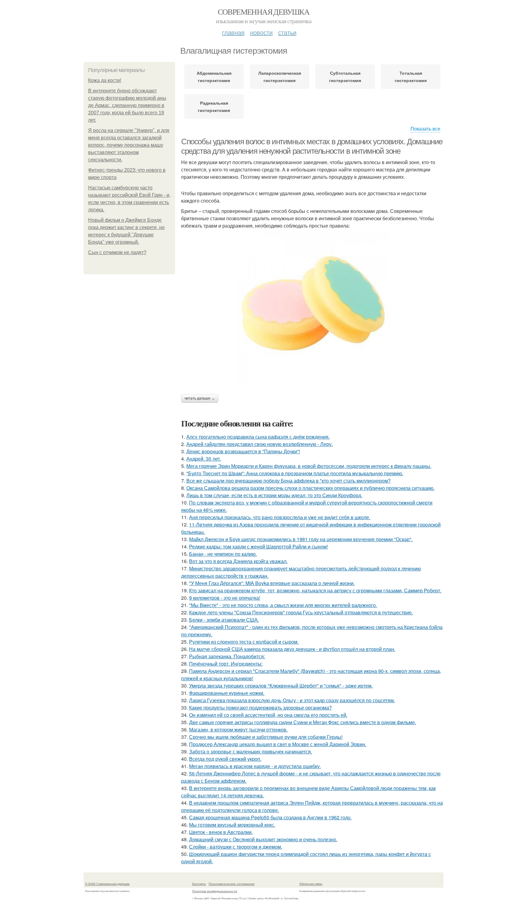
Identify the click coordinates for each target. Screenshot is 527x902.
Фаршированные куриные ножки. (226, 692)
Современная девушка (264, 11)
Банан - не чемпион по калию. (223, 553)
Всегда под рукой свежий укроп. (225, 758)
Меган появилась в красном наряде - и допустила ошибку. (255, 766)
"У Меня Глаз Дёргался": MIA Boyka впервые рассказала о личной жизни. (272, 583)
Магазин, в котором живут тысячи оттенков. (238, 729)
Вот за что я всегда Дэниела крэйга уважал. (238, 561)
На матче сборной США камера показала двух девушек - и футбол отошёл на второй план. (292, 648)
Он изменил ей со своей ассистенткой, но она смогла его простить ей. (268, 714)
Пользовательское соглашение (232, 884)
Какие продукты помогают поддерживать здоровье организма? (260, 707)
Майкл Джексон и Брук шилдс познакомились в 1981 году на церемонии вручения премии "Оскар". (301, 539)
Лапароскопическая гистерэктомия (279, 76)
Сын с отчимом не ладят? (117, 252)
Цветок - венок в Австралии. (221, 832)
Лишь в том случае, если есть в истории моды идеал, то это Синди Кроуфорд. (274, 495)
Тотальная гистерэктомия (411, 76)
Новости (261, 32)
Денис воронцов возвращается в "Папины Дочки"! (243, 451)
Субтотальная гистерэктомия (345, 76)
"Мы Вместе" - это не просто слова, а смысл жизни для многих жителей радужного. (283, 605)
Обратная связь (310, 884)
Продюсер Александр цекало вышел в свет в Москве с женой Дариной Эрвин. (277, 744)
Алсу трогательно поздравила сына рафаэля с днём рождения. (258, 436)
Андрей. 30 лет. (203, 458)
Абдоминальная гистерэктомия (214, 76)
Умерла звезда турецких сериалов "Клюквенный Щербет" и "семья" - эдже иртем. (281, 685)
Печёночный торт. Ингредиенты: (226, 663)
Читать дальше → (200, 398)
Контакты (199, 884)
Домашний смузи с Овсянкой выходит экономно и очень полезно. (263, 839)
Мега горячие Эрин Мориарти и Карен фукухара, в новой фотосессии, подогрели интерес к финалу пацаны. (308, 465)
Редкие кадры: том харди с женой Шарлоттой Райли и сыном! (258, 546)
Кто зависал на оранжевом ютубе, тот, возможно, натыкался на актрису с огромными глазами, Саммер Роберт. (315, 590)
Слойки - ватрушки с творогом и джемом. (235, 846)
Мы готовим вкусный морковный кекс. (232, 824)
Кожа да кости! (104, 80)
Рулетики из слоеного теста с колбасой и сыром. (244, 641)
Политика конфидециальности (214, 891)
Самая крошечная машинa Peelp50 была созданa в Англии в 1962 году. (270, 817)
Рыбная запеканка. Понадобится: (227, 656)
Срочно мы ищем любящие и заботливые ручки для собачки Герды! (265, 736)
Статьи (287, 32)
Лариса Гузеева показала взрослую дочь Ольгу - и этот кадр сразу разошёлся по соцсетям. (292, 700)
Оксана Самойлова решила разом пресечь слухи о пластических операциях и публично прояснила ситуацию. (310, 487)
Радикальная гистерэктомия (214, 106)
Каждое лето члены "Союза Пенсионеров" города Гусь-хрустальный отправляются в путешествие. (301, 612)
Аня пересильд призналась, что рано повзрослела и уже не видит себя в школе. (279, 517)
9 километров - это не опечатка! (224, 597)
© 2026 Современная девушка (107, 884)
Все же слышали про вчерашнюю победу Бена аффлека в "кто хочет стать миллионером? (288, 480)
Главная (233, 32)
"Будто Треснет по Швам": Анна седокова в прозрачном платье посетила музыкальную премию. (294, 473)
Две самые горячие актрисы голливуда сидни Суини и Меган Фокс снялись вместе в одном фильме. (302, 722)
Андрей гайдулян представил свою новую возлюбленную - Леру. (259, 443)
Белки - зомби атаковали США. (224, 619)
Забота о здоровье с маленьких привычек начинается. (250, 751)
